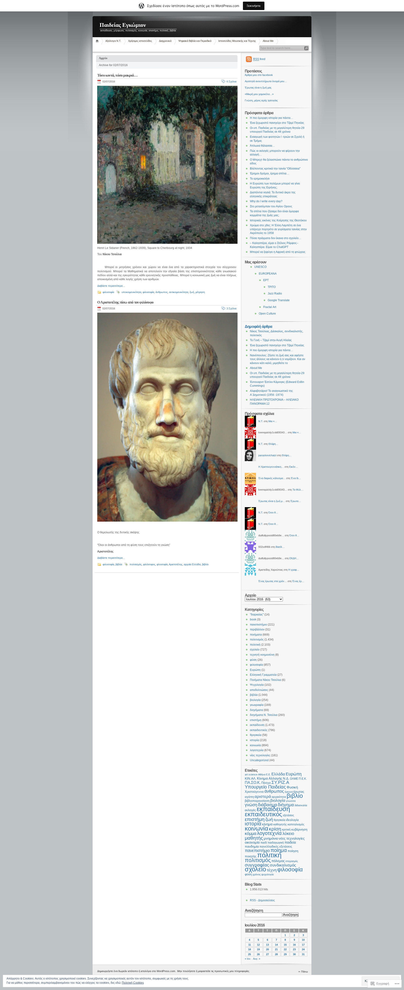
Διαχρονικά (165, 40)
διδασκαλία (301, 805)
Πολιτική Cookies (133, 982)
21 (276, 949)
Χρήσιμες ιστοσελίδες (140, 40)
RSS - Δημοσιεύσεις (262, 900)
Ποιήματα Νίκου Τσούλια (265, 680)
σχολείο (255, 649)
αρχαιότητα (279, 796)
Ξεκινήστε (254, 5)
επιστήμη (255, 720)
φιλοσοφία (108, 292)
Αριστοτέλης (175, 564)
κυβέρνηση (299, 829)
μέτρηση (200, 292)
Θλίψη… (273, 443)
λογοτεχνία (256, 750)
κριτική (286, 829)
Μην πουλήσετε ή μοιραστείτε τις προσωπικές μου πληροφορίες (213, 971)
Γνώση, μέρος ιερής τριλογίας (261, 100)
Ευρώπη (255, 670)
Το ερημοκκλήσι (260, 178)
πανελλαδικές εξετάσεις (276, 846)
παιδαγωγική (276, 842)
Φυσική (292, 787)
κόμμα (250, 833)
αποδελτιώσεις (259, 690)
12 (258, 944)
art (246, 774)
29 (285, 954)
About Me (268, 40)
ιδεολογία (292, 820)
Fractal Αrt (269, 307)
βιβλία (118, 564)
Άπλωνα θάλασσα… (262, 145)
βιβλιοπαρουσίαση (257, 801)
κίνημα (267, 824)
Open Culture (267, 313)
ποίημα (279, 850)
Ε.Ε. (268, 774)
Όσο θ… (273, 512)
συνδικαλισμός (283, 865)
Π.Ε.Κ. (303, 778)
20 (267, 949)
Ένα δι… (296, 478)
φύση (253, 659)
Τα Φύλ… (297, 489)
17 (303, 944)
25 (249, 954)
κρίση (275, 828)
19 (258, 949)
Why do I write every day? (266, 201)
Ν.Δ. (286, 778)
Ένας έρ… (298, 581)
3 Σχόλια (231, 308)
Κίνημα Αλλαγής (269, 778)
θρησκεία (255, 735)
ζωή (192, 292)
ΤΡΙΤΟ (272, 287)
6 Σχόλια (231, 81)
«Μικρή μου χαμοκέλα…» (259, 94)
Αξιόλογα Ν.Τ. (113, 40)
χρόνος (256, 874)
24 (303, 949)
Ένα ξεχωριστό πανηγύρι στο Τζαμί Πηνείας (277, 122)
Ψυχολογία (257, 684)
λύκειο (288, 833)
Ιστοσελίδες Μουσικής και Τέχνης (237, 40)
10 (303, 939)
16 (294, 944)
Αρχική (98, 41)
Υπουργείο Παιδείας (265, 786)
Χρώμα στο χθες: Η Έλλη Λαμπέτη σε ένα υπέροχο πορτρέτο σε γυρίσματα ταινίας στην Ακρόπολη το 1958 (278, 229)
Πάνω (304, 971)
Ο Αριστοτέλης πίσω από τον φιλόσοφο (125, 302)
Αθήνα (261, 774)
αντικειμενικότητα (178, 292)
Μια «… (272, 421)
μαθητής (254, 838)
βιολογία (255, 700)
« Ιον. (248, 958)
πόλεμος (278, 861)
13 (267, 944)
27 (267, 954)
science (253, 774)
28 (276, 954)
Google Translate (279, 300)
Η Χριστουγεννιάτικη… (271, 466)
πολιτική (255, 644)
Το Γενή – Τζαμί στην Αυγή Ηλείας (271, 340)
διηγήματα (256, 710)
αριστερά (263, 796)
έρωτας (298, 791)
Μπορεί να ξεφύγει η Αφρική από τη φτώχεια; (278, 252)
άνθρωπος (161, 292)
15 (285, 944)
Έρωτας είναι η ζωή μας (258, 87)
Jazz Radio (275, 293)
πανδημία (252, 846)
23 (294, 949)
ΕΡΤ (266, 280)
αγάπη (249, 797)
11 (249, 944)
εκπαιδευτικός (258, 730)
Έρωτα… (295, 501)
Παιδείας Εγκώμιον (123, 25)
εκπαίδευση (257, 725)
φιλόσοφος (149, 564)
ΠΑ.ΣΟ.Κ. (253, 782)
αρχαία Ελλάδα (192, 564)
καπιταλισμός (296, 824)
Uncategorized (259, 760)
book (253, 619)
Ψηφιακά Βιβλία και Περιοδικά (194, 40)
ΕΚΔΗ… (294, 558)
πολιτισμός (136, 564)
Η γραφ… (293, 569)
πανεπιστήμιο (258, 624)
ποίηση (293, 851)
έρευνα (289, 791)
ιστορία (254, 740)
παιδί (263, 842)
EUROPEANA (268, 273)
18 (249, 949)
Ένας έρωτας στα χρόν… (272, 581)
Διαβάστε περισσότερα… (111, 285)
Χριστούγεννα (254, 791)
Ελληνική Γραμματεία (263, 674)
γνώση (251, 805)
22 (285, 949)
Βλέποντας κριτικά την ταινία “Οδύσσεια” (275, 168)
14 (276, 944)
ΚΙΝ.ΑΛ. (250, 778)
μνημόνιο (271, 838)
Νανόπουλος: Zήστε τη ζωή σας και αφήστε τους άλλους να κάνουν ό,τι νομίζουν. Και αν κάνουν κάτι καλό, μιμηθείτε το (277, 359)
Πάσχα (266, 783)
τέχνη (272, 870)
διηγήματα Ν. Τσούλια (263, 715)
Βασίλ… (280, 546)
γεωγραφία (256, 705)
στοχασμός (291, 861)
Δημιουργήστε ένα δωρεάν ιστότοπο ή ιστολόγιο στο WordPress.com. (136, 971)
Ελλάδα (278, 774)
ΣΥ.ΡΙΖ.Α (280, 782)
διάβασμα (267, 804)
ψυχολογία (267, 874)
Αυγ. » (256, 958)
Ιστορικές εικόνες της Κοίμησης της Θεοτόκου (278, 220)
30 (294, 954)
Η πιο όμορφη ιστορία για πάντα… (271, 118)
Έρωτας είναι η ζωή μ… (271, 501)
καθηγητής (280, 824)
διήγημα (286, 804)
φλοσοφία (162, 564)
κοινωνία (255, 745)
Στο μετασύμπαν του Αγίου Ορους (271, 206)
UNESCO (260, 267)
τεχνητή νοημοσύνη (262, 654)
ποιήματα (256, 634)
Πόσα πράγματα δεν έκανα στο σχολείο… (275, 238)
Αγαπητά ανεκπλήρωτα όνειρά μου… (266, 81)
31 (303, 954)
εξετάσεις (288, 815)
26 (258, 954)
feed (259, 59)
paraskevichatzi (267, 455)
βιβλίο (205, 564)
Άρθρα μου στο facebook (259, 75)
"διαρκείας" (257, 614)
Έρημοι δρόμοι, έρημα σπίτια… (269, 173)
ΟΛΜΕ (294, 778)
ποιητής (250, 856)
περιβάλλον (257, 629)
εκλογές (250, 810)
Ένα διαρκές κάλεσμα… (271, 478)
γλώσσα (291, 800)
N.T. (260, 421)
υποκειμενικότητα (131, 292)
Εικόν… (293, 466)
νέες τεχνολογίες (260, 755)
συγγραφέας (257, 865)
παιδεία (290, 842)
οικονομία (252, 842)
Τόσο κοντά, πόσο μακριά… (117, 75)
